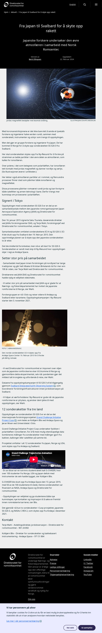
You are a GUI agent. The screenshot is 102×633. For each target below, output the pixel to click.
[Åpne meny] (96, 4)
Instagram (88, 570)
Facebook (88, 567)
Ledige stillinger (57, 567)
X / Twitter (88, 563)
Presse (53, 563)
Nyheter (53, 559)
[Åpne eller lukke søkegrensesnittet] (84, 4)
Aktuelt (14, 12)
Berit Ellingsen (35, 59)
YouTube (88, 574)
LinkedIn (88, 559)
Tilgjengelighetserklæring (62, 574)
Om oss (31, 599)
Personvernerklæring (60, 570)
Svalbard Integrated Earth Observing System (32, 385)
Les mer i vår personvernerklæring (22, 621)
